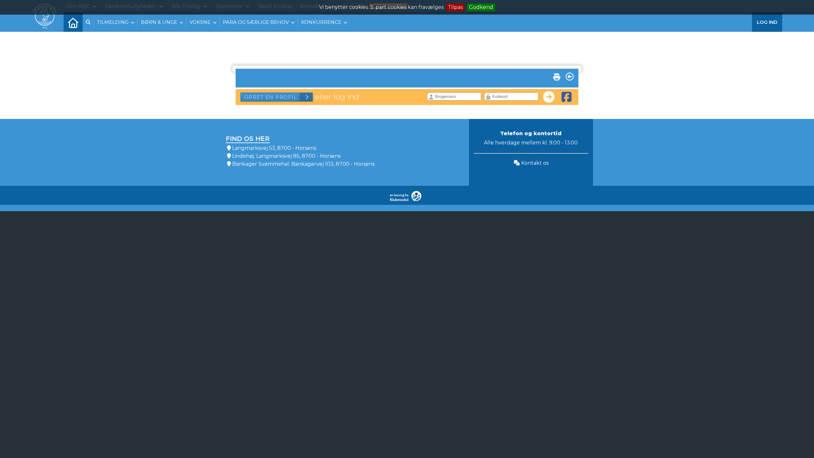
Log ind (767, 22)
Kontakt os (534, 163)
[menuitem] (73, 22)
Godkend (481, 7)
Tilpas (455, 7)
